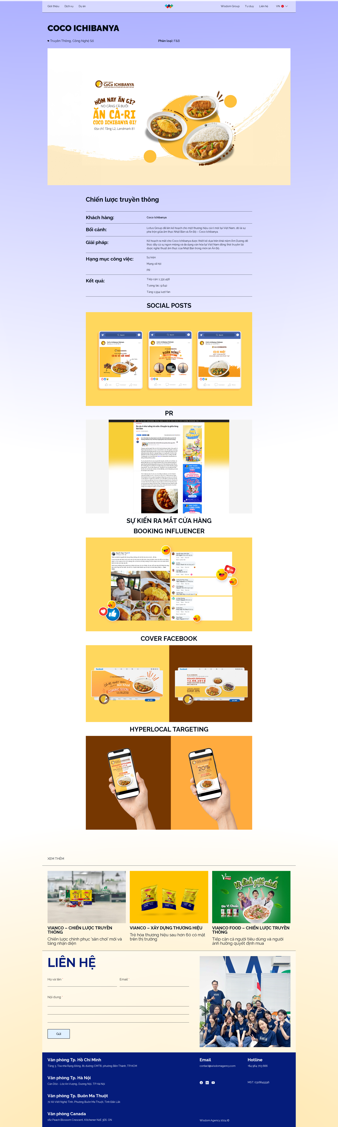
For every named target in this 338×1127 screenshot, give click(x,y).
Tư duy (249, 6)
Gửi (58, 1034)
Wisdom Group (230, 6)
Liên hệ (263, 6)
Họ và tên (55, 979)
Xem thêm (56, 858)
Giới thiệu (53, 6)
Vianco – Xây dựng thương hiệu (166, 927)
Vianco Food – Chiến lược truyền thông (251, 930)
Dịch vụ (69, 6)
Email (124, 979)
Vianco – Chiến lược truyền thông (80, 930)
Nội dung (55, 997)
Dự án (82, 6)
